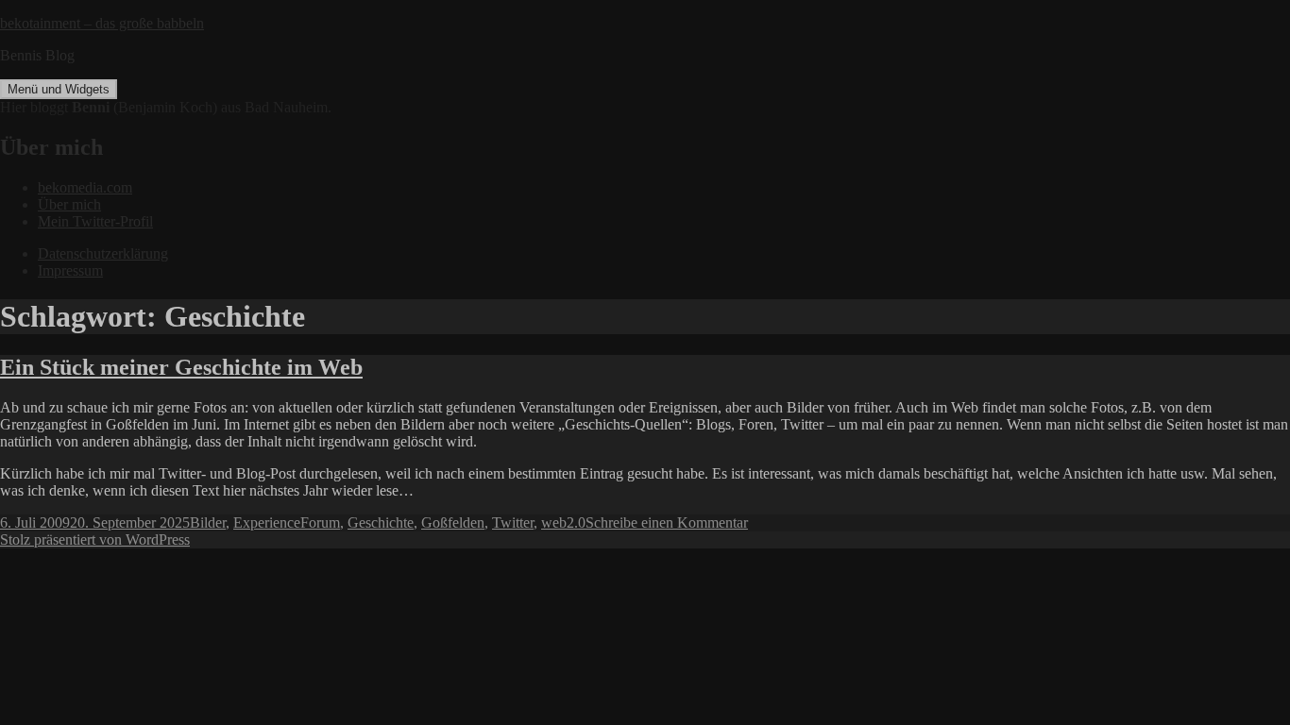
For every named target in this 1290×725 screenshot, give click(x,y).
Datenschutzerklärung (103, 253)
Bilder (208, 522)
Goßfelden (452, 522)
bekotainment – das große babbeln (102, 23)
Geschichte (381, 522)
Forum (320, 522)
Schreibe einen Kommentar (667, 522)
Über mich (69, 204)
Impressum (70, 270)
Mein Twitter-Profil (95, 221)
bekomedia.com (85, 187)
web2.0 (563, 522)
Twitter (513, 522)
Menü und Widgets (59, 89)
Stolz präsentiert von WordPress (95, 539)
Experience (266, 522)
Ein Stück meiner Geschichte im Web (181, 367)
